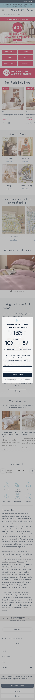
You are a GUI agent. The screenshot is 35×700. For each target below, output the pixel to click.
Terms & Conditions (24, 379)
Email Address (7, 365)
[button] (17, 318)
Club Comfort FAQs (10, 379)
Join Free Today (17, 375)
